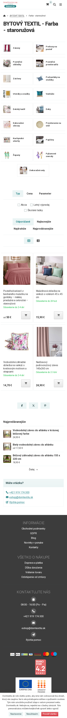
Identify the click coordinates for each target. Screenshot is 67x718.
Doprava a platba (33, 562)
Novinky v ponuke (33, 542)
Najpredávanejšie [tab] (43, 228)
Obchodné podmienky (33, 528)
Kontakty (33, 547)
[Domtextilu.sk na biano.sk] (40, 666)
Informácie (33, 523)
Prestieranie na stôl (53, 124)
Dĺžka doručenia (33, 567)
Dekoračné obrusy (18, 124)
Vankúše (50, 94)
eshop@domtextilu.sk (21, 497)
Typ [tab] (18, 193)
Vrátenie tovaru (33, 572)
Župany (16, 155)
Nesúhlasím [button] (32, 714)
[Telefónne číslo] (33, 611)
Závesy (16, 48)
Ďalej (31, 469)
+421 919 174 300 (19, 492)
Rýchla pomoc (17, 502)
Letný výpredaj (41, 204)
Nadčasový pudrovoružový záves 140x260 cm (47, 365)
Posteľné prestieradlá (52, 63)
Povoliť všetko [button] (50, 714)
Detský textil (19, 109)
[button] (25, 315)
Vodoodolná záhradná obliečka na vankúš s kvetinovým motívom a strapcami (14, 367)
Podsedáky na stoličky (53, 78)
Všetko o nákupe (33, 557)
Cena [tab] (30, 193)
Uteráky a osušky (21, 94)
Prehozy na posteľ (51, 48)
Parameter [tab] (45, 193)
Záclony (17, 78)
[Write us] (33, 634)
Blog (33, 538)
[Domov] (11, 4)
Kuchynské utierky (18, 139)
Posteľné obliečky (17, 63)
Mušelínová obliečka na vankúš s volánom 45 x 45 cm (49, 294)
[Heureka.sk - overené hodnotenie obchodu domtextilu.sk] (27, 666)
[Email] (33, 622)
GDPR (33, 533)
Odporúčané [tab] (23, 221)
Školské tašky (35, 210)
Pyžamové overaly (51, 155)
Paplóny (50, 140)
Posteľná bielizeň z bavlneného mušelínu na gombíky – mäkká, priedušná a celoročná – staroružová (15, 297)
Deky (48, 109)
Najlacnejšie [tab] (44, 221)
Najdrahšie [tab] (20, 228)
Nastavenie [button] (16, 714)
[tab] (29, 240)
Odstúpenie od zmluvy (33, 577)
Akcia (24, 204)
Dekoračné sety (37, 170)
